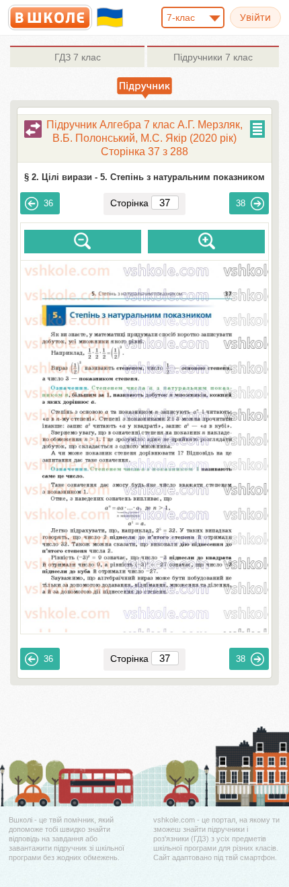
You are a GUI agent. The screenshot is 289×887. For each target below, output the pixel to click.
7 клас (77, 57)
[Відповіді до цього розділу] (33, 129)
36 (48, 203)
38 (240, 203)
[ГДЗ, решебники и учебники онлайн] (50, 17)
